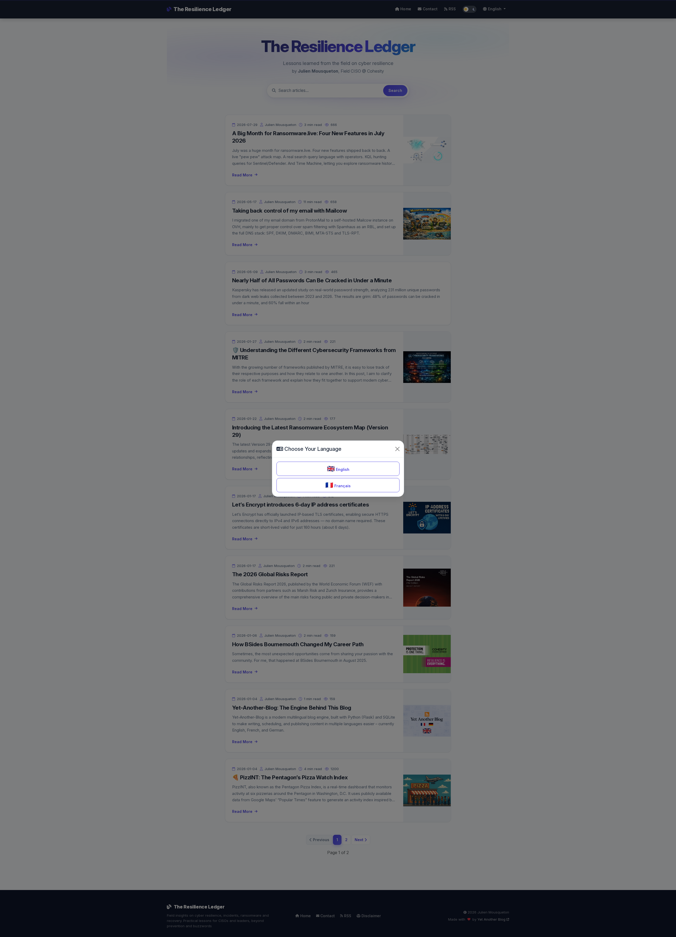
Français (338, 485)
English (338, 468)
